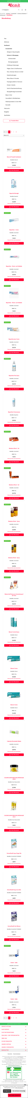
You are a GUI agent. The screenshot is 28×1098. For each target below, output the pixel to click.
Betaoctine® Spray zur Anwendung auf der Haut (14, 595)
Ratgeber (6, 111)
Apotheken (7, 115)
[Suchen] (18, 10)
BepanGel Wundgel (14, 193)
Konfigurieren (7, 1091)
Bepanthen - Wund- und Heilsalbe (14, 266)
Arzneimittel (9, 48)
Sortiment (7, 45)
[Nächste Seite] (13, 132)
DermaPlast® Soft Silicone (14, 926)
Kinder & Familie (11, 85)
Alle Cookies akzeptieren (14, 1095)
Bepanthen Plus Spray (14, 375)
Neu (5, 38)
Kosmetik (8, 105)
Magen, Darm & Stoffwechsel (14, 68)
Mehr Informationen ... (19, 1087)
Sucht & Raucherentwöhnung (14, 88)
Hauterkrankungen (11, 75)
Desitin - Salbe (14, 962)
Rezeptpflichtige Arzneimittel (14, 91)
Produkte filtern (15, 120)
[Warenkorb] (25, 10)
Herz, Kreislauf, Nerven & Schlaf (15, 71)
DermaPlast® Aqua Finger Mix (14, 853)
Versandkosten (20, 1056)
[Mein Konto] (22, 10)
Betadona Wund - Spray (14, 521)
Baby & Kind (9, 95)
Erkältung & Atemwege (13, 65)
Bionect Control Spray (14, 632)
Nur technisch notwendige (19, 1091)
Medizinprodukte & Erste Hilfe (13, 101)
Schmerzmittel (12, 58)
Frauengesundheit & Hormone (14, 81)
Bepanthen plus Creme (14, 339)
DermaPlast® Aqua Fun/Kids (14, 889)
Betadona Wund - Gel (14, 448)
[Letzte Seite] (16, 132)
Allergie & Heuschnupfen (13, 52)
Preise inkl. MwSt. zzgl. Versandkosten (14, 167)
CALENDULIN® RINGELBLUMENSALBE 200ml (14, 778)
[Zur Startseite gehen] (14, 5)
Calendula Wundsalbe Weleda (14, 741)
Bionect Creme (14, 668)
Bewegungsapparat (13, 62)
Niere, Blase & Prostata (13, 78)
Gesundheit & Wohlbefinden (13, 98)
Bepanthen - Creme (14, 229)
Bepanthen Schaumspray (14, 412)
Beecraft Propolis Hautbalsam (14, 157)
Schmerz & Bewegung (12, 55)
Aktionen (6, 42)
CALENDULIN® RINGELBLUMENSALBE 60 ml (14, 816)
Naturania (7, 108)
